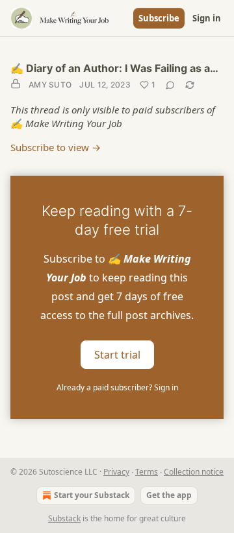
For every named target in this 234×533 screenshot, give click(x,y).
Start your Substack (91, 495)
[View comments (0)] (170, 85)
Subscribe (158, 18)
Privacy (116, 471)
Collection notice (194, 471)
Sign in (206, 18)
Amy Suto (50, 84)
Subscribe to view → (55, 147)
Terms (146, 471)
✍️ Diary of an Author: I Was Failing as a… (114, 68)
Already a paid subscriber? (117, 387)
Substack (64, 518)
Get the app (169, 495)
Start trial (117, 355)
